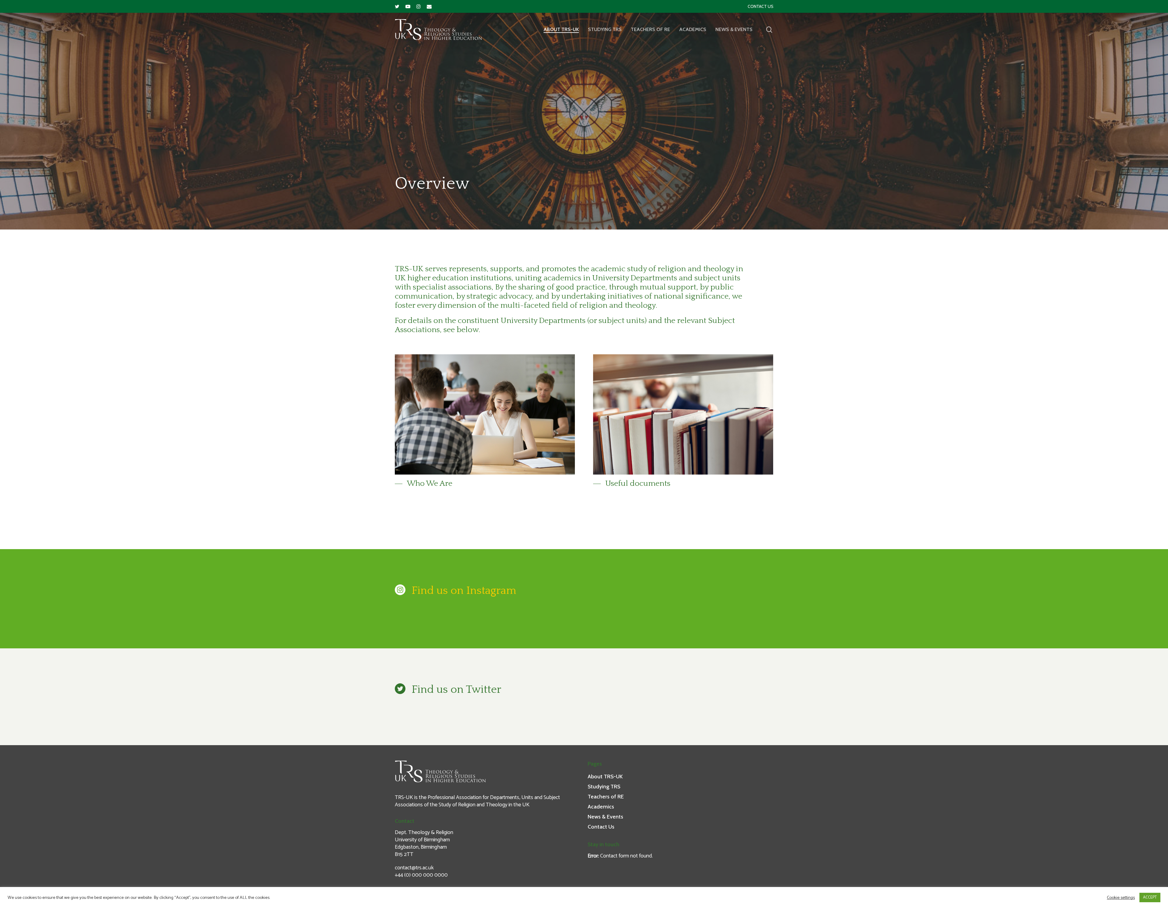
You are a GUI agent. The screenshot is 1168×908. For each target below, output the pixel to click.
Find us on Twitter (456, 689)
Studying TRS (605, 29)
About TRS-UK (561, 29)
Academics (692, 29)
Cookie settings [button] (1121, 897)
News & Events (734, 29)
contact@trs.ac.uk (414, 867)
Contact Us (760, 6)
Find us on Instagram (464, 590)
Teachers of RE (650, 29)
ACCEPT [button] (1150, 897)
